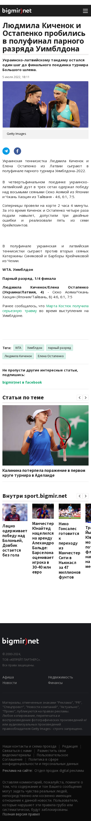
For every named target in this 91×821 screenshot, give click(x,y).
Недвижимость (60, 677)
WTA (18, 348)
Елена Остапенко (51, 356)
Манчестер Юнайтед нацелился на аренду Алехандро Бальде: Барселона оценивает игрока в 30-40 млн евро (43, 548)
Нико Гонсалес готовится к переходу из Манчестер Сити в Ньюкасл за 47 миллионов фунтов (70, 550)
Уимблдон (34, 348)
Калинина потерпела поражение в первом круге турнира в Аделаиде (43, 472)
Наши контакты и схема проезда (29, 746)
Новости (9, 682)
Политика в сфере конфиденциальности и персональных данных (40, 761)
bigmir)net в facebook (22, 382)
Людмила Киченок (18, 356)
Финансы (55, 682)
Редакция (70, 746)
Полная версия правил (21, 814)
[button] (80, 398)
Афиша (8, 677)
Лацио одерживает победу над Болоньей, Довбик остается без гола (14, 540)
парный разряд (59, 348)
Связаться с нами (17, 750)
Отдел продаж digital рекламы (59, 770)
